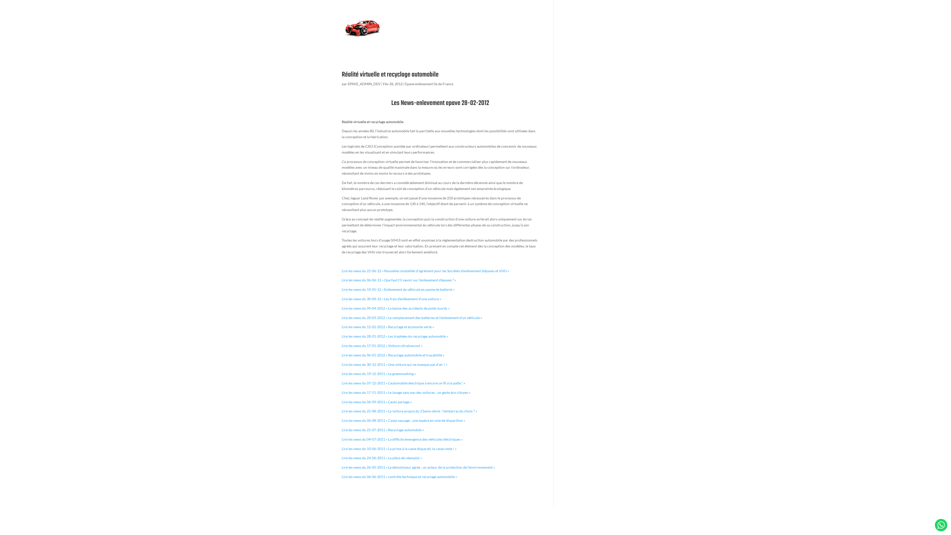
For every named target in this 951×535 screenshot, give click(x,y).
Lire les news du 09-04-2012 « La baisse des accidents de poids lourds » (395, 308)
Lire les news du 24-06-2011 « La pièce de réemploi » (382, 458)
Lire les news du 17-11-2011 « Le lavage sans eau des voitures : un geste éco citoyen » (406, 392)
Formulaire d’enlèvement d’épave (414, 18)
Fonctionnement (458, 18)
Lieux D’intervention (405, 38)
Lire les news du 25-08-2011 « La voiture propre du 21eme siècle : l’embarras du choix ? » (409, 411)
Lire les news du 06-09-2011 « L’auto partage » (377, 402)
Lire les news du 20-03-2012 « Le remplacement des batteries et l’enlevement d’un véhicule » (412, 318)
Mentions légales (444, 38)
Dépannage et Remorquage (542, 18)
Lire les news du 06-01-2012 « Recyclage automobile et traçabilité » (393, 355)
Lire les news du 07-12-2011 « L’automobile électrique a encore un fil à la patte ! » (403, 383)
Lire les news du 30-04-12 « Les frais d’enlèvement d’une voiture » (391, 299)
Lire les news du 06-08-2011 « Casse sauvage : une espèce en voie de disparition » (403, 420)
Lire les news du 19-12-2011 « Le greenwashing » (379, 374)
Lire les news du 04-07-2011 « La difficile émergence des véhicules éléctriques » (402, 439)
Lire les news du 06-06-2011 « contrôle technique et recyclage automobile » (399, 477)
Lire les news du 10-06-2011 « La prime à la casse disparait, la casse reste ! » (399, 449)
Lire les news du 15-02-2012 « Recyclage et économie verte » (388, 327)
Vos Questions (580, 18)
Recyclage (508, 18)
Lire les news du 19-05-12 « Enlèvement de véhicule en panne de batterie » (398, 289)
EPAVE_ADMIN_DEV (364, 84)
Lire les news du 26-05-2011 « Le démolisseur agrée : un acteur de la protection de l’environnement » (418, 467)
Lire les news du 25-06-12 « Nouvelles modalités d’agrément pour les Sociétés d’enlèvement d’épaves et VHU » (425, 271)
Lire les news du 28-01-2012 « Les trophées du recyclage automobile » (395, 336)
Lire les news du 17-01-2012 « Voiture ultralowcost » (382, 346)
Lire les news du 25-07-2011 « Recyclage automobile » (383, 430)
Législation (485, 18)
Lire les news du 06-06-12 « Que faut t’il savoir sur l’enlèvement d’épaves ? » (399, 280)
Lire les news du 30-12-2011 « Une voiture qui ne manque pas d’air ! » (394, 364)
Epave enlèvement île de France (429, 84)
